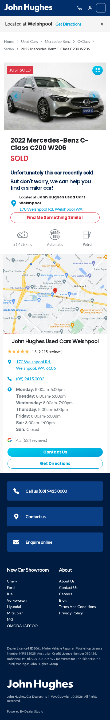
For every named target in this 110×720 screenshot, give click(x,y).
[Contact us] (90, 8)
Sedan (9, 49)
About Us (66, 581)
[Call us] (79, 8)
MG (10, 619)
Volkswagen (17, 600)
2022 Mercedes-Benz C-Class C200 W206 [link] (55, 49)
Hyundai (14, 606)
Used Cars (29, 41)
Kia (10, 594)
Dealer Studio (33, 711)
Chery (12, 581)
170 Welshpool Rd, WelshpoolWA (50, 208)
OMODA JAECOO (22, 625)
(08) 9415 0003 (30, 378)
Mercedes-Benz (57, 41)
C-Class (83, 41)
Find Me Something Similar (55, 217)
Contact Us (55, 452)
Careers (65, 594)
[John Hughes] (28, 8)
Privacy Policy (71, 613)
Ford (11, 587)
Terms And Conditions (77, 606)
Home (9, 41)
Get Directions (68, 24)
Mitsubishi (16, 613)
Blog (62, 600)
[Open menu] (101, 8)
